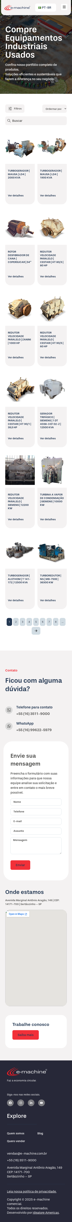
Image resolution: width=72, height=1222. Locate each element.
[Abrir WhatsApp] (63, 1213)
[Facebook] (10, 1103)
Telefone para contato (34, 707)
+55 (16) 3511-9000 (33, 714)
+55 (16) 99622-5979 (34, 730)
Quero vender (16, 1141)
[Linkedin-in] (31, 1103)
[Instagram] (20, 1103)
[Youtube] (41, 1103)
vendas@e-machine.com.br (27, 1153)
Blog (40, 1133)
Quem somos (15, 1133)
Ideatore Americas (46, 1213)
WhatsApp (25, 723)
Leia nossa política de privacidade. (31, 1191)
